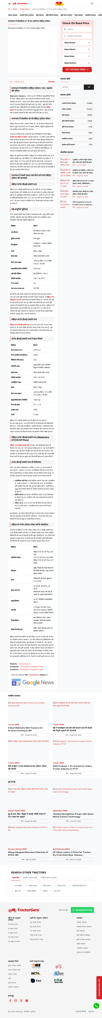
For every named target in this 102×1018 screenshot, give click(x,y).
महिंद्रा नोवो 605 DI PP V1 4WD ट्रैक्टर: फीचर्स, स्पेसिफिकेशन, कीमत (83, 183)
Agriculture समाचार (60, 811)
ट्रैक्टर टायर (62, 885)
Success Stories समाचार (17, 849)
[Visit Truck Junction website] (58, 973)
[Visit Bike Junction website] (36, 966)
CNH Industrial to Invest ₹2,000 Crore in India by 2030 (82, 204)
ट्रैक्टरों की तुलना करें (79, 885)
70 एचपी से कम (35, 931)
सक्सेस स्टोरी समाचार (77, 144)
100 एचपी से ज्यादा (36, 939)
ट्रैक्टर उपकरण (13, 987)
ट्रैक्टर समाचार (24, 9)
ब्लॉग (9, 978)
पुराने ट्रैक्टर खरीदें (14, 965)
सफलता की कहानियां (83, 952)
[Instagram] (16, 1000)
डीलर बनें (18, 891)
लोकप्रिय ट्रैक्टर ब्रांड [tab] (30, 878)
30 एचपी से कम (35, 922)
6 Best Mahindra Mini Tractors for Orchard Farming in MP (25, 729)
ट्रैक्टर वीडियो (31, 891)
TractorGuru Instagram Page (32, 666)
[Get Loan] (59, 3)
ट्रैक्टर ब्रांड (33, 885)
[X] (21, 1000)
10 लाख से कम (13, 937)
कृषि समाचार (40, 15)
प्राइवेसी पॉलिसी (81, 1011)
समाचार (15, 9)
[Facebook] (10, 1000)
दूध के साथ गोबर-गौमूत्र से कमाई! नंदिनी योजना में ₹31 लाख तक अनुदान (26, 815)
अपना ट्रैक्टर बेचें (14, 970)
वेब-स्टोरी (57, 891)
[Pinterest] (27, 1000)
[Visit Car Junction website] (58, 981)
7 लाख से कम (12, 933)
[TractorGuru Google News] (32, 679)
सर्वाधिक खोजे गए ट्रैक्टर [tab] (49, 878)
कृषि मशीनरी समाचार (52, 15)
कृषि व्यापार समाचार (66, 15)
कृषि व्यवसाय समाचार (84, 939)
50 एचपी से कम (35, 926)
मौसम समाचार (79, 15)
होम (9, 9)
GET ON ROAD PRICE (76, 69)
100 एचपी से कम (36, 935)
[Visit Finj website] (36, 981)
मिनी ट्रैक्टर (47, 885)
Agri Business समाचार (61, 849)
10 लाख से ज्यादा (14, 941)
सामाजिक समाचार (90, 15)
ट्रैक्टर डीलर (12, 974)
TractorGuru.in (24, 664)
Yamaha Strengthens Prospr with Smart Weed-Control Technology (73, 815)
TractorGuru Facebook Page (31, 669)
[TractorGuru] (20, 3)
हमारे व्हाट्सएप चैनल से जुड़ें (84, 910)
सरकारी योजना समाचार (27, 15)
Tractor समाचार (13, 724)
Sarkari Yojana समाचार (16, 811)
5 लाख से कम (12, 928)
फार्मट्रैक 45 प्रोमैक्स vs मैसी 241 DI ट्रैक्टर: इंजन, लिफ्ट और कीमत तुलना (83, 172)
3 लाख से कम (12, 924)
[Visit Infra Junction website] (36, 973)
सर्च (89, 87)
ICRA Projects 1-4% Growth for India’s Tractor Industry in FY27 (72, 767)
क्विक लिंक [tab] (16, 878)
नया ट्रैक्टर (18, 885)
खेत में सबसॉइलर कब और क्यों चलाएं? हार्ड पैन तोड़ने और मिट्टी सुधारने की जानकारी (72, 729)
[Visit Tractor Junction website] (58, 966)
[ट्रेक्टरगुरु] (24, 910)
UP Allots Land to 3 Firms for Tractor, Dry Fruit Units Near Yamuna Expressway (72, 853)
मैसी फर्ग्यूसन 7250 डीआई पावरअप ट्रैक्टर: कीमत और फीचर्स (27, 767)
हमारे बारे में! (12, 983)
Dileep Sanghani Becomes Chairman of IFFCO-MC (28, 853)
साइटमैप (91, 1011)
